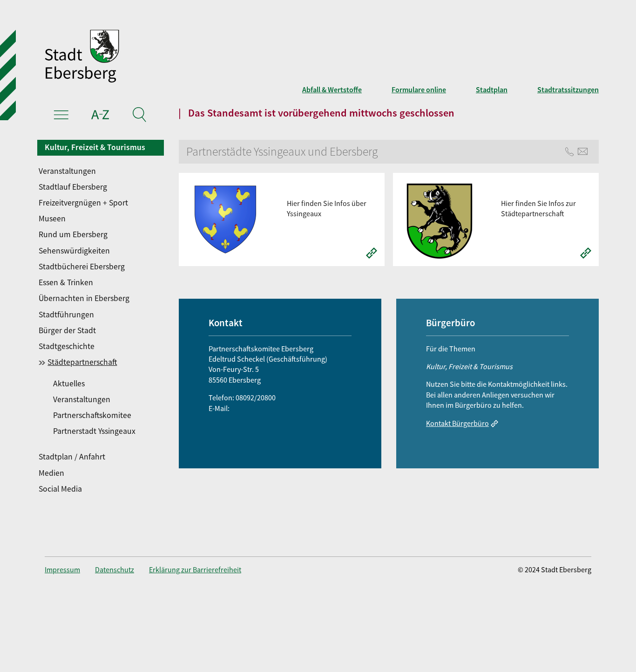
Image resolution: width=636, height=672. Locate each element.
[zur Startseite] (204, 57)
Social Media (60, 489)
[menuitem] (101, 171)
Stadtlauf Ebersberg (73, 187)
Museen (52, 218)
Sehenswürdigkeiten (74, 251)
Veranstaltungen (67, 171)
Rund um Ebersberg (73, 234)
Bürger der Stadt (67, 330)
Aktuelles (68, 383)
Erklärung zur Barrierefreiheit (195, 569)
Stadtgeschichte (67, 346)
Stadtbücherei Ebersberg (82, 266)
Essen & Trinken (66, 282)
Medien (51, 473)
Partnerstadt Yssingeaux (94, 431)
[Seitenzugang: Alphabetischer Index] (100, 116)
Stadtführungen (66, 314)
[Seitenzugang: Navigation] (61, 116)
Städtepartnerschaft (82, 362)
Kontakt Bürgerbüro (457, 423)
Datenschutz (114, 569)
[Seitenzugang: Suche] (139, 116)
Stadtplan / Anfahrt (72, 457)
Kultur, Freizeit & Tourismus (95, 147)
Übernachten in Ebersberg (84, 298)
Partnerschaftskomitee (92, 415)
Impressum (62, 569)
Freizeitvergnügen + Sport (83, 203)
